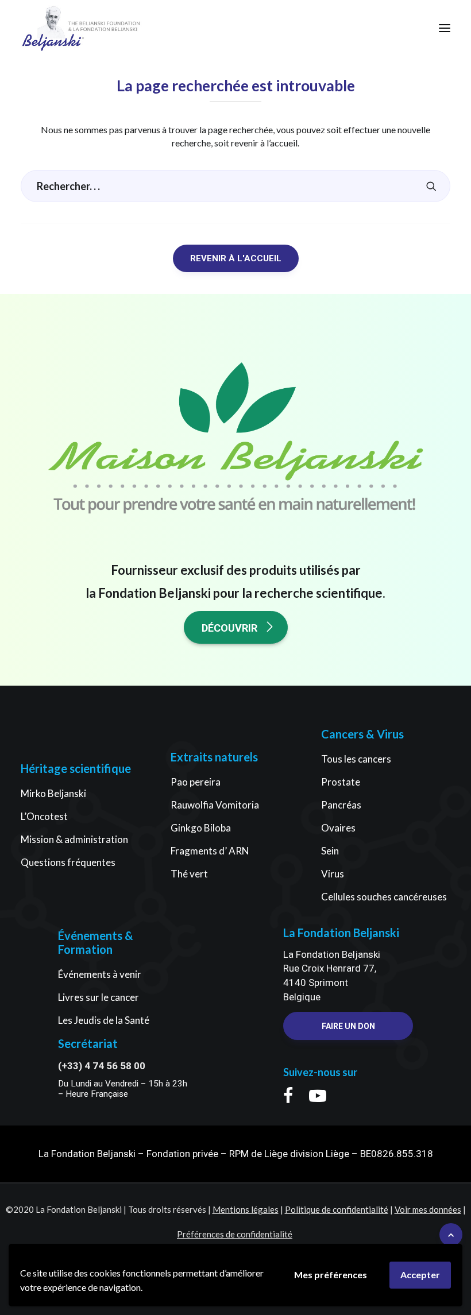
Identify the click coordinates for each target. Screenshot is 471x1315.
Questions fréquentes (68, 862)
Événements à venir (99, 974)
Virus (332, 874)
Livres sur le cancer (98, 997)
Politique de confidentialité (336, 1209)
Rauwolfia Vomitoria (215, 805)
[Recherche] (235, 186)
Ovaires (338, 828)
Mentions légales (246, 1209)
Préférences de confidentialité (234, 1234)
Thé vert (189, 874)
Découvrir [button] (229, 628)
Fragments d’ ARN (210, 851)
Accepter (420, 1274)
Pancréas (341, 805)
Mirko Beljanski (53, 793)
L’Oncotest (44, 816)
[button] (444, 28)
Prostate (340, 782)
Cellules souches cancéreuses (384, 897)
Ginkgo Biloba (201, 828)
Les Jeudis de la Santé (103, 1020)
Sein (330, 851)
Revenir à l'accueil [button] (235, 258)
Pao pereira (196, 782)
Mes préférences (330, 1274)
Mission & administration (74, 839)
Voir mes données (428, 1209)
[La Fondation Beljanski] (53, 28)
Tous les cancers (356, 759)
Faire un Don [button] (348, 1026)
